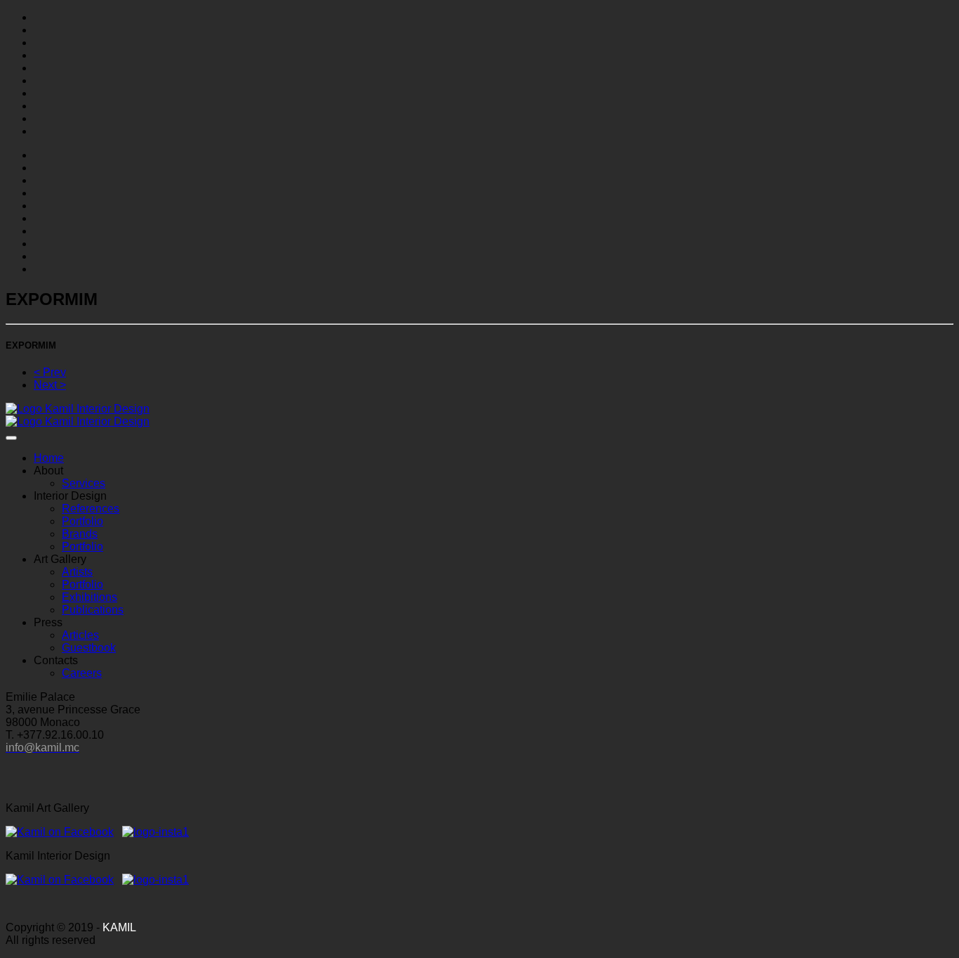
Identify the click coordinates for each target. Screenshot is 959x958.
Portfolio (82, 521)
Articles (80, 635)
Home (49, 458)
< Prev (50, 372)
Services (83, 483)
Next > (50, 385)
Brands (80, 534)
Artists (77, 572)
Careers (82, 673)
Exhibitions (89, 597)
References (90, 508)
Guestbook (89, 648)
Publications (93, 610)
